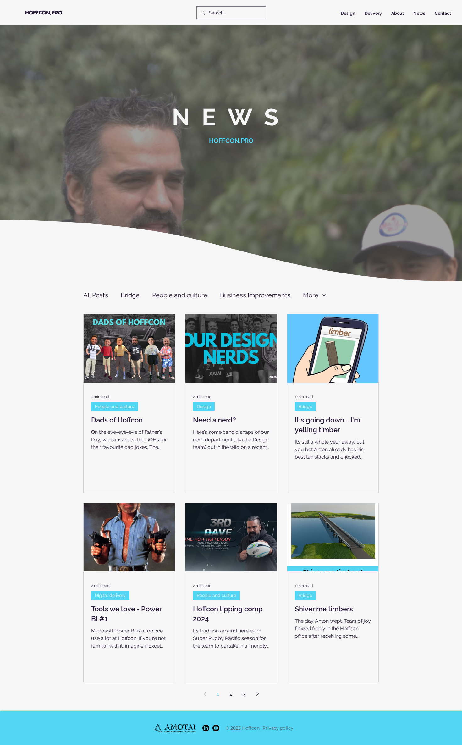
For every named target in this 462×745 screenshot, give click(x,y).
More (310, 295)
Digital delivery (110, 595)
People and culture (179, 295)
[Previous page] (204, 693)
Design (204, 406)
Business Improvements (255, 295)
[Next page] (257, 693)
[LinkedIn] (205, 728)
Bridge (130, 295)
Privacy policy (277, 728)
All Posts (95, 295)
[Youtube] (215, 728)
